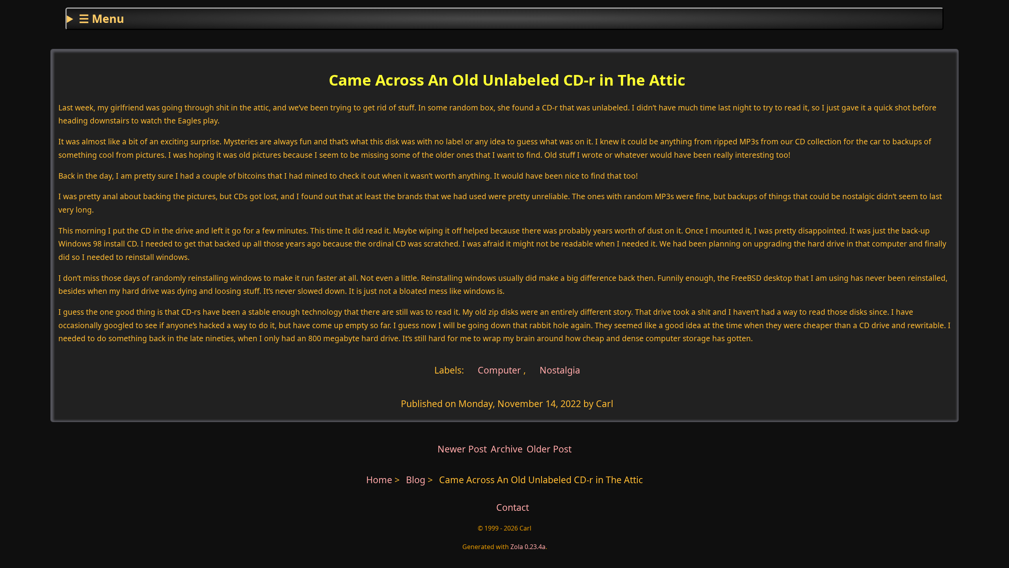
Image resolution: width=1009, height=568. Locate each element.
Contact (512, 507)
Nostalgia (560, 369)
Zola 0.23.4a (527, 546)
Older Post (549, 449)
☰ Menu (101, 18)
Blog (417, 479)
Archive (507, 449)
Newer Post (462, 449)
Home (379, 479)
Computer (498, 369)
